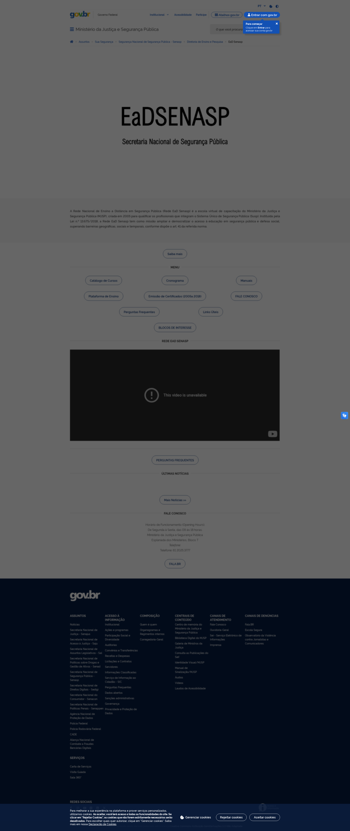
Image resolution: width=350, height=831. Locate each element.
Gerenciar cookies (198, 817)
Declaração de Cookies (102, 824)
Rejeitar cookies (231, 817)
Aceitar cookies (265, 817)
